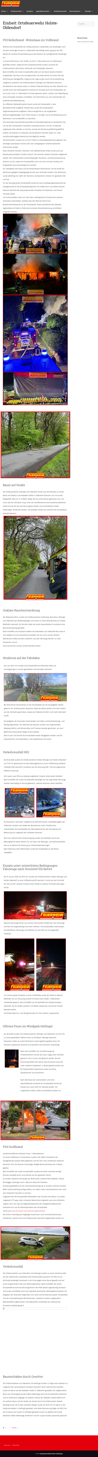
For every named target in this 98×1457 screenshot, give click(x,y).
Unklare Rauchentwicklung (21, 610)
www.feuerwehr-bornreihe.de (23, 1211)
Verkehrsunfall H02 (16, 752)
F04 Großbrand (13, 1147)
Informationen (74, 11)
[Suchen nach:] (85, 24)
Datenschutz (15, 1445)
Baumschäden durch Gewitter (23, 1376)
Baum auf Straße (14, 485)
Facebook (41, 1211)
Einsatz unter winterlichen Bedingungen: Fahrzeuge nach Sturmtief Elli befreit (30, 867)
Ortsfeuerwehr (16, 11)
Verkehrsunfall (13, 1266)
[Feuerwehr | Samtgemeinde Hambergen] (11, 3)
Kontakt (88, 11)
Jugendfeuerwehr (42, 11)
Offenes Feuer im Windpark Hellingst (28, 1026)
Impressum (7, 1445)
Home (3, 11)
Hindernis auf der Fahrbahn (21, 658)
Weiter (15, 1428)
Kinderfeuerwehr (60, 11)
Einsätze (30, 11)
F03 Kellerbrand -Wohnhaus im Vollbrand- (31, 40)
